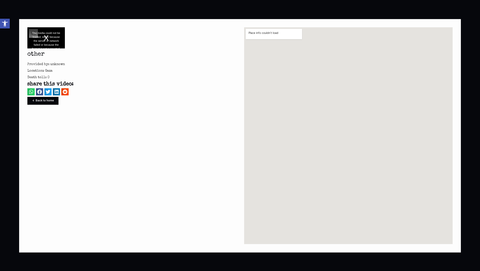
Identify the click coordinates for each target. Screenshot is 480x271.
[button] (5, 23)
